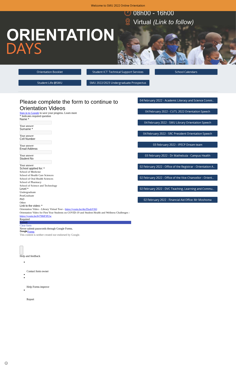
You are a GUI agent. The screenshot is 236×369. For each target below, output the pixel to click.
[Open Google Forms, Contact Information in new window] (125, 101)
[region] (118, 5)
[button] (6, 363)
